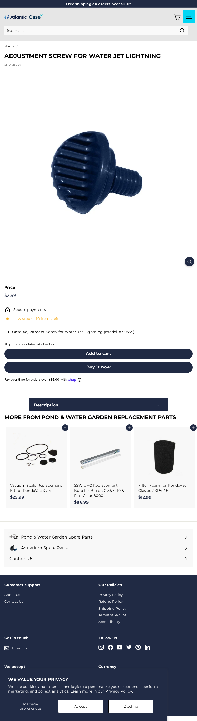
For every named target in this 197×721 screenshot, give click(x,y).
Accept (80, 706)
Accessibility (109, 622)
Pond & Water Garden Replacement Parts (109, 417)
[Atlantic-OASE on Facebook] (110, 647)
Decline (131, 706)
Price (9, 287)
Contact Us (13, 601)
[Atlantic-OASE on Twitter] (129, 647)
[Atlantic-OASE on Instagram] (101, 647)
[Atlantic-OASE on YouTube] (119, 647)
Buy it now (98, 366)
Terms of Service (112, 615)
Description (46, 404)
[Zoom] (189, 261)
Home (9, 46)
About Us (12, 595)
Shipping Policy (112, 608)
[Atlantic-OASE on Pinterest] (138, 647)
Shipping (11, 344)
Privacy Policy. (119, 691)
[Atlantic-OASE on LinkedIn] (147, 647)
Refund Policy (110, 601)
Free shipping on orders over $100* (98, 4)
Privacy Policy (110, 595)
